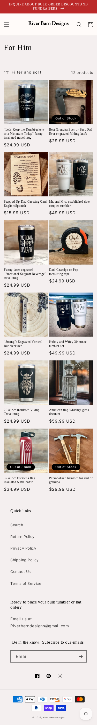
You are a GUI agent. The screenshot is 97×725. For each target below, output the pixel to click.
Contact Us (20, 571)
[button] (6, 24)
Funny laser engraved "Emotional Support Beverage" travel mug (25, 274)
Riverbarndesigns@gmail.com (39, 625)
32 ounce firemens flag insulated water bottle (19, 480)
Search (16, 525)
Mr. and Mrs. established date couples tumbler (69, 204)
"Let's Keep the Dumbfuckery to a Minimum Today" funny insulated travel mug (24, 133)
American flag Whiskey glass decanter (69, 412)
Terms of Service (25, 583)
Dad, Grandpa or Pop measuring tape (63, 272)
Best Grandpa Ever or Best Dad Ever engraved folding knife (70, 132)
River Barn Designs (54, 717)
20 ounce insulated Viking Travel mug (22, 412)
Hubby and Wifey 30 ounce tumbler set (68, 344)
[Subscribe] (80, 656)
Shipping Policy (24, 560)
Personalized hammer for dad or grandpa (71, 480)
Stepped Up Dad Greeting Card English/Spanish (25, 204)
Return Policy (22, 536)
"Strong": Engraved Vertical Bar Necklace (23, 344)
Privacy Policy (23, 548)
